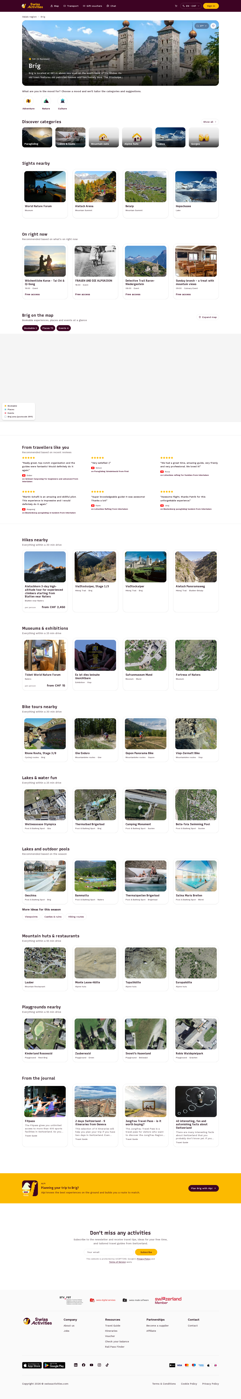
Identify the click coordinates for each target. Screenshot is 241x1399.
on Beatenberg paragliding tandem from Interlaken (185, 509)
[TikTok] (107, 1365)
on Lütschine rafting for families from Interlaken (184, 475)
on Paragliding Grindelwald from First (110, 471)
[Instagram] (99, 1365)
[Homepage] (34, 6)
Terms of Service (117, 1262)
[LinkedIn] (75, 1365)
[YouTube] (91, 1365)
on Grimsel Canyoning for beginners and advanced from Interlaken (50, 480)
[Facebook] (83, 1365)
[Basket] (176, 6)
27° (201, 26)
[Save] (213, 26)
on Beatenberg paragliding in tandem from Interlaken (49, 513)
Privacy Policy (144, 1259)
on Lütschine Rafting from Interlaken (109, 509)
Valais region (29, 16)
